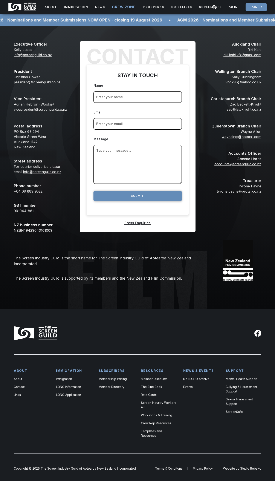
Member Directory (111, 387)
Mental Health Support (241, 379)
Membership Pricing (113, 379)
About (18, 379)
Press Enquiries (137, 223)
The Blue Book (151, 387)
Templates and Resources (151, 433)
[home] (23, 7)
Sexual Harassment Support (239, 401)
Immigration (64, 379)
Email (97, 112)
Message (100, 139)
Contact (19, 387)
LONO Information (68, 387)
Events (188, 387)
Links (17, 395)
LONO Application (68, 395)
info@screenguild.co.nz (42, 172)
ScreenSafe (234, 412)
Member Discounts (154, 379)
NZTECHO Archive (196, 379)
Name (98, 85)
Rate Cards (149, 395)
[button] (51, 7)
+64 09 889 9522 (28, 191)
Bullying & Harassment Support (241, 389)
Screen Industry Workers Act (158, 405)
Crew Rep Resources (156, 423)
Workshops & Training (156, 415)
